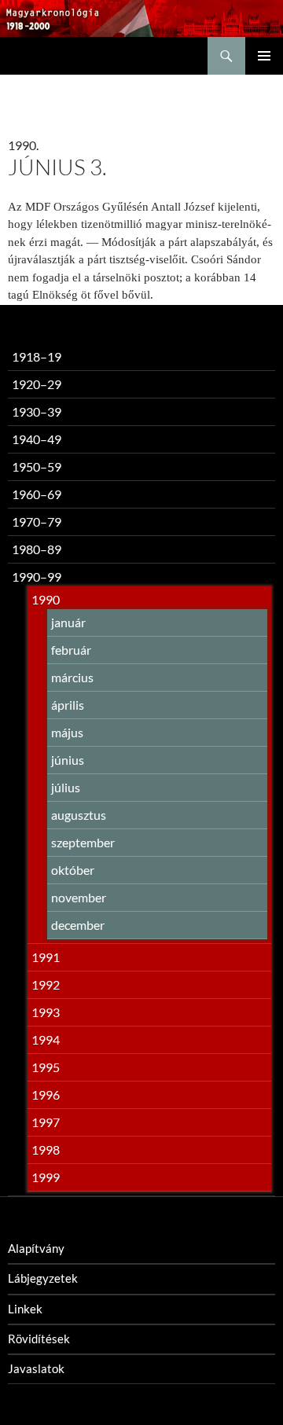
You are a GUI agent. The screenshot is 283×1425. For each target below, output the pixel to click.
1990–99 (36, 576)
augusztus (78, 814)
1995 (45, 1067)
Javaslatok (36, 1368)
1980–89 (36, 549)
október (72, 869)
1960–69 (36, 494)
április (67, 704)
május (67, 732)
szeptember (83, 842)
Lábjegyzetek (43, 1278)
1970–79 (36, 521)
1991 (45, 956)
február (71, 649)
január (68, 622)
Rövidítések (39, 1338)
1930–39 (36, 411)
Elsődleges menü (264, 56)
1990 (45, 599)
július (65, 787)
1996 (45, 1094)
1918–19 (36, 356)
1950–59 (36, 466)
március (72, 677)
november (78, 897)
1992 (45, 984)
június (67, 759)
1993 (45, 1011)
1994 (45, 1039)
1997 (45, 1122)
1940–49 (36, 439)
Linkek (25, 1309)
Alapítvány (36, 1248)
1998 (45, 1149)
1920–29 (36, 383)
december (78, 924)
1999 (45, 1177)
